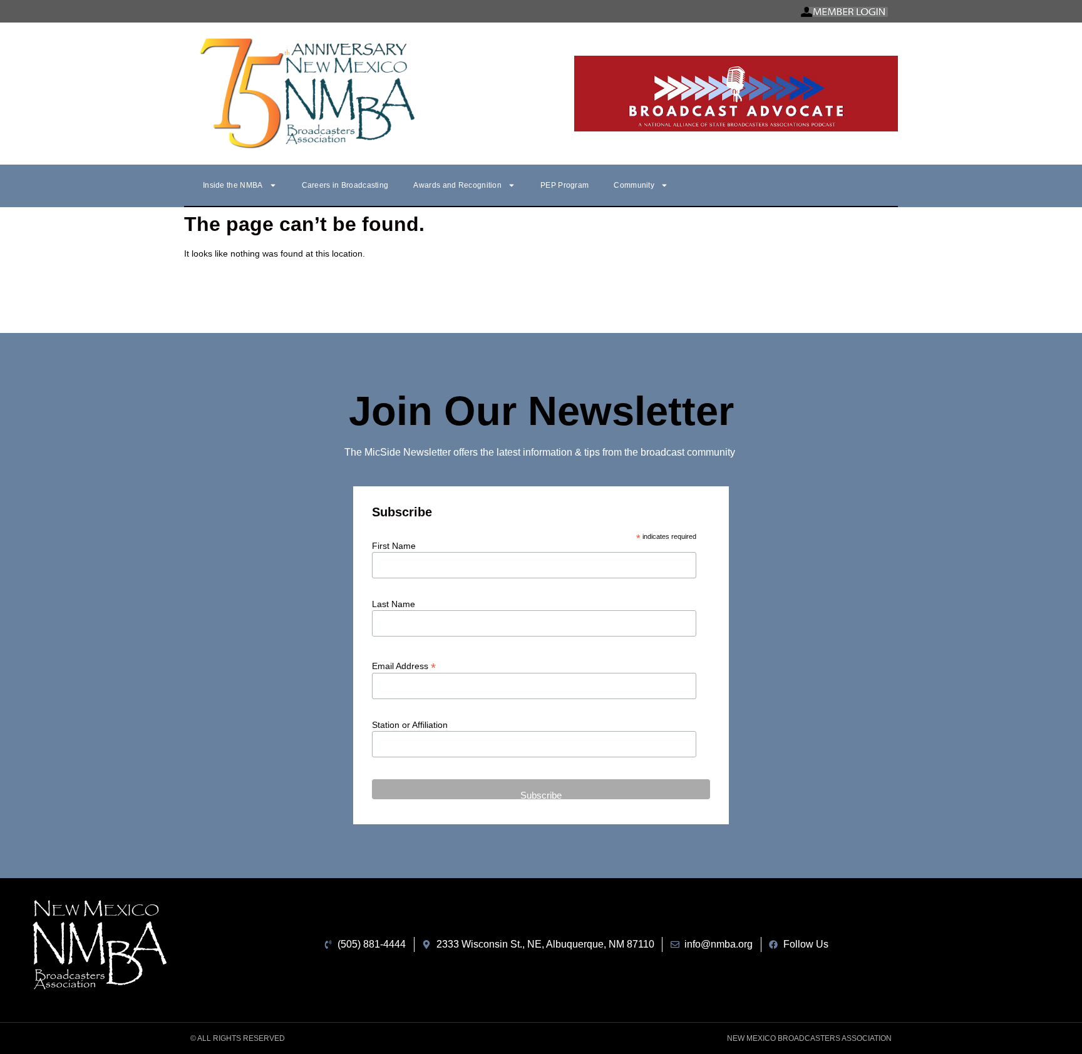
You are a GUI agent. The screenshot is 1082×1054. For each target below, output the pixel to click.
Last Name (393, 604)
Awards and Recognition (457, 185)
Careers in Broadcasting (345, 185)
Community (634, 185)
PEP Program (564, 185)
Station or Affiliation (410, 724)
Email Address (404, 665)
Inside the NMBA (233, 185)
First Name (394, 545)
